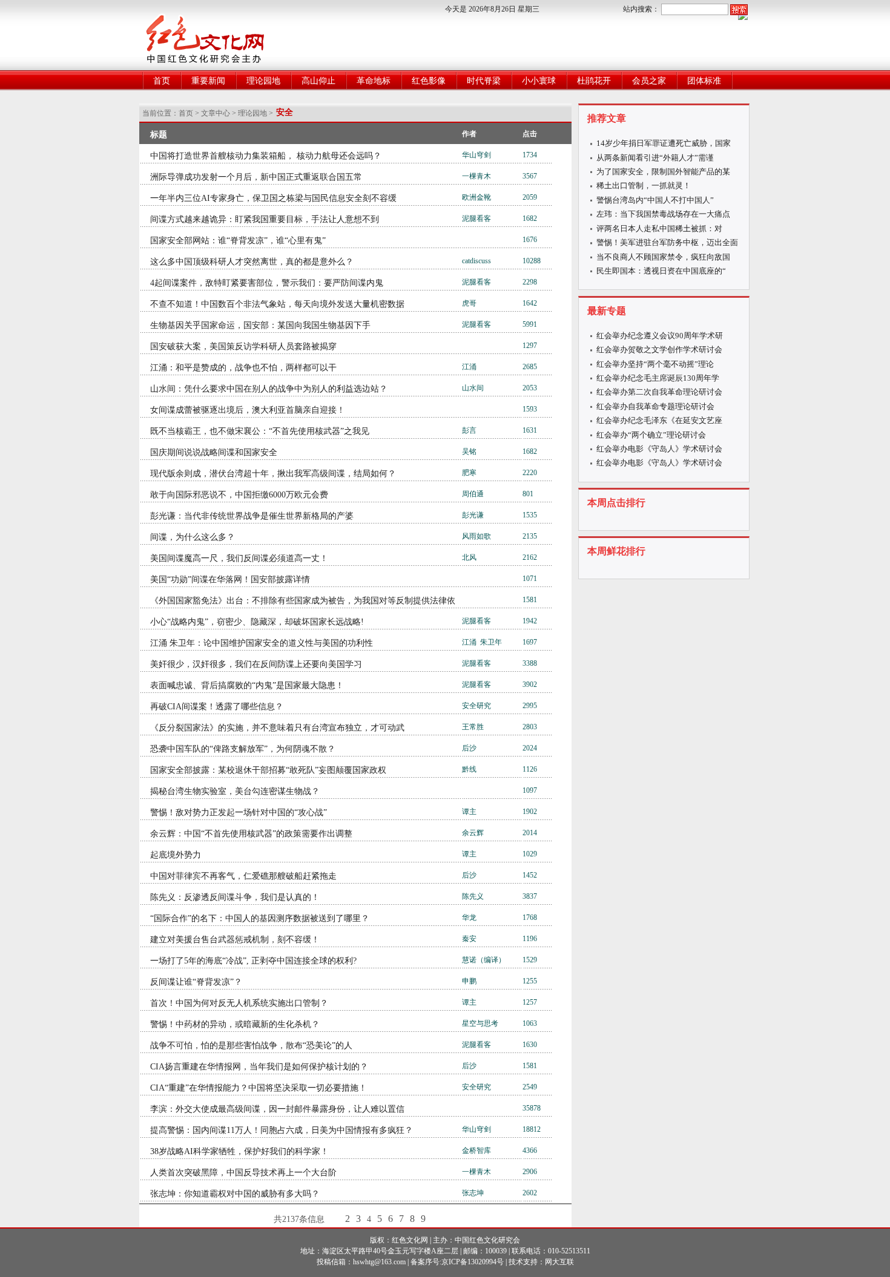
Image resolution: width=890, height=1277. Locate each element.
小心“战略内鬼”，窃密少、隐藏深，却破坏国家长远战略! (257, 621)
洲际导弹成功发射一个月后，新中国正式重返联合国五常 (256, 177)
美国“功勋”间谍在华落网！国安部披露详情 (230, 579)
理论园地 (263, 80)
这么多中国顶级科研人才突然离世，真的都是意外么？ (252, 261)
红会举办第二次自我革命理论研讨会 (659, 391)
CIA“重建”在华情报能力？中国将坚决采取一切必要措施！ (258, 1087)
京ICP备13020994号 (472, 1262)
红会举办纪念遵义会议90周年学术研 (659, 335)
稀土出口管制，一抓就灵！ (643, 185)
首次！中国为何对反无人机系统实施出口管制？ (239, 1003)
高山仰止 (318, 80)
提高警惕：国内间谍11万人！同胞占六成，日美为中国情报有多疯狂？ (281, 1130)
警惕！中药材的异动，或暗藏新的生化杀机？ (235, 1024)
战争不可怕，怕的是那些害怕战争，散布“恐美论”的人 (251, 1045)
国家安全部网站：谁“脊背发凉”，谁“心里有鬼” (238, 240)
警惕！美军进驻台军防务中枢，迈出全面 (667, 242)
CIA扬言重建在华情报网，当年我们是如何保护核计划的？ (259, 1066)
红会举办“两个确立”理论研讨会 (651, 434)
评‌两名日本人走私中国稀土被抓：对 (659, 228)
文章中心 (215, 113)
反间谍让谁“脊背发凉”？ (196, 981)
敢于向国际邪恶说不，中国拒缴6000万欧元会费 (239, 494)
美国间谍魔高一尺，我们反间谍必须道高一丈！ (239, 558)
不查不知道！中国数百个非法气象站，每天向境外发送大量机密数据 (277, 304)
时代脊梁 (484, 80)
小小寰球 (539, 80)
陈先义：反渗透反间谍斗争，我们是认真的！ (235, 897)
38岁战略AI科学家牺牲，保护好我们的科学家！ (239, 1151)
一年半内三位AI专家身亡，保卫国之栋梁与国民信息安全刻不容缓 (273, 198)
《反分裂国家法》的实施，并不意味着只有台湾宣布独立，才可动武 (277, 727)
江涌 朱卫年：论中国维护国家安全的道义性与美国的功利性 (261, 643)
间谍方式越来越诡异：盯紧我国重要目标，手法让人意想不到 (264, 219)
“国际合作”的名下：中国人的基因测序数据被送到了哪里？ (259, 918)
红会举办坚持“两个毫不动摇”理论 (655, 364)
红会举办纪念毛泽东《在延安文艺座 (659, 420)
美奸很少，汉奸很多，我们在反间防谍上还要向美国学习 (256, 664)
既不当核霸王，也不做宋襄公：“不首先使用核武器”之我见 (259, 431)
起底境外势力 (175, 854)
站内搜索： (641, 9)
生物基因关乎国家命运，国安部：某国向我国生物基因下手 (260, 325)
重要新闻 (208, 80)
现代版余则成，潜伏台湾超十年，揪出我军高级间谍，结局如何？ (273, 473)
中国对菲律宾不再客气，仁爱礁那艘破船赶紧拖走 (243, 876)
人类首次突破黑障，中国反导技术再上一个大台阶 (243, 1172)
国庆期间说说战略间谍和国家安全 (213, 452)
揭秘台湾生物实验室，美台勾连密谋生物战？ (235, 791)
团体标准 (704, 80)
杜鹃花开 (594, 80)
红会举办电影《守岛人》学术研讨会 (659, 448)
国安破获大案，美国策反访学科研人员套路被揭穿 (243, 346)
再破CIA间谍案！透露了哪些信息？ (216, 706)
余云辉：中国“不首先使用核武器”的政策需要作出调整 (251, 833)
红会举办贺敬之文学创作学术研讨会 (659, 349)
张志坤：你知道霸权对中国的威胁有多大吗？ (235, 1193)
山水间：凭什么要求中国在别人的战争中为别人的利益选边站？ (268, 388)
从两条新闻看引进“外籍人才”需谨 (655, 157)
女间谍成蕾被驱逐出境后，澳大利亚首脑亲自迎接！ (247, 410)
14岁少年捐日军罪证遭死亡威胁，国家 (663, 143)
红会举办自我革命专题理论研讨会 (655, 406)
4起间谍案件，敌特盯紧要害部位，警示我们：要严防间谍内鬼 (266, 282)
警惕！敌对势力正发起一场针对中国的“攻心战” (238, 812)
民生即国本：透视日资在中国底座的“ (661, 270)
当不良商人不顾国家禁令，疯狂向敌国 (663, 256)
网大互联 (559, 1262)
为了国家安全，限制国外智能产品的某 (663, 171)
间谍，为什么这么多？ (192, 537)
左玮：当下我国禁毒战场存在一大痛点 (663, 213)
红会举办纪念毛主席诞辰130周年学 (657, 377)
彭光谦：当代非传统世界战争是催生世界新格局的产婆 (252, 515)
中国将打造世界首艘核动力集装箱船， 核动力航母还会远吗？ (265, 155)
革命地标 (374, 80)
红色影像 (429, 80)
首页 (161, 80)
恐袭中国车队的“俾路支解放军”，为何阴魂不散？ (242, 748)
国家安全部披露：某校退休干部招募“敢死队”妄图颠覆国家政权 (268, 770)
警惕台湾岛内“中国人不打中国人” (655, 200)
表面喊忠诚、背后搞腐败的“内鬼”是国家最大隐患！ (247, 685)
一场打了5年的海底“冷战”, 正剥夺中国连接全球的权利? (253, 960)
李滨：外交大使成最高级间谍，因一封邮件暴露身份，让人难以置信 (277, 1109)
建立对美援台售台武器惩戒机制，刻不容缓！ (235, 939)
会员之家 (649, 80)
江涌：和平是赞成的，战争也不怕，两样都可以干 (243, 367)
